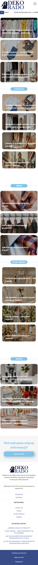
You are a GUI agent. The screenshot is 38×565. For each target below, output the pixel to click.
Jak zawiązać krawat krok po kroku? (15, 204)
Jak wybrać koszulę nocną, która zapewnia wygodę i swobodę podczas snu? (17, 31)
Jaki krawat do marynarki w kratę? (15, 249)
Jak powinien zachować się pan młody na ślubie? (20, 299)
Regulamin (19, 561)
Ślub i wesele (19, 262)
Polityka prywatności (19, 553)
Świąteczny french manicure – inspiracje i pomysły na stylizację (18, 400)
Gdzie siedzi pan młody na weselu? (17, 337)
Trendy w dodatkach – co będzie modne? (20, 145)
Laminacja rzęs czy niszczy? (19, 528)
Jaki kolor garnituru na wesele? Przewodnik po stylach (19, 537)
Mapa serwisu (19, 557)
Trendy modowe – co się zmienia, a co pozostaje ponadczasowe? (18, 53)
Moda (19, 185)
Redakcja (19, 494)
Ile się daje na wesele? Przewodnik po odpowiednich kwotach (19, 542)
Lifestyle (19, 89)
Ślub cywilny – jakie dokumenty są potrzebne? (19, 532)
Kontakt (19, 497)
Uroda (19, 359)
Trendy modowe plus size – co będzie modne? (19, 12)
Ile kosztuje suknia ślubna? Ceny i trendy (21, 279)
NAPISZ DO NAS (19, 454)
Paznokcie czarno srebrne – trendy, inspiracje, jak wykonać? (17, 378)
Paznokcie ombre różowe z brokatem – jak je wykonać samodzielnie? (15, 422)
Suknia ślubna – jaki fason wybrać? (17, 318)
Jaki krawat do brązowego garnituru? (14, 226)
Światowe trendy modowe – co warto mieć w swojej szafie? (17, 75)
